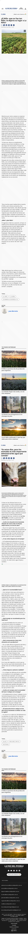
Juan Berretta (13, 311)
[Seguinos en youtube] (11, 871)
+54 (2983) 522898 (14, 916)
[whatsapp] (4, 25)
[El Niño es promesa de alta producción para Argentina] (14, 359)
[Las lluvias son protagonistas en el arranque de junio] (14, 404)
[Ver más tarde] (1, 25)
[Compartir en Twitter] (9, 25)
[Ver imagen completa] (25, 31)
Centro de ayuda (14, 923)
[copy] (14, 25)
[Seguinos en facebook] (19, 871)
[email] (11, 25)
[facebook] (6, 25)
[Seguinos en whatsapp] (8, 871)
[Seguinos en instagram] (16, 871)
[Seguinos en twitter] (14, 871)
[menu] (2, 9)
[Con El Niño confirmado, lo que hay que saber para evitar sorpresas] (14, 427)
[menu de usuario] (25, 9)
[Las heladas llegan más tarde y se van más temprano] (14, 381)
